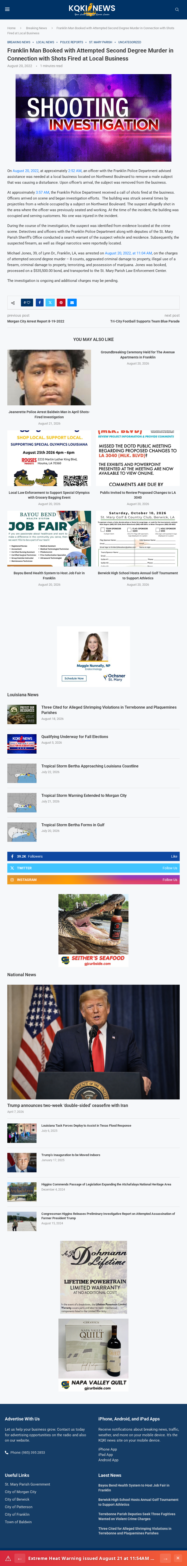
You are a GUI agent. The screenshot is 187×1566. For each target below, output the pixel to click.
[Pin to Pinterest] (61, 302)
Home (11, 28)
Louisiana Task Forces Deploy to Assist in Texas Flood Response (86, 1125)
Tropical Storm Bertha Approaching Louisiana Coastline (90, 766)
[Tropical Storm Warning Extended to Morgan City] (22, 802)
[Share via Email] (72, 302)
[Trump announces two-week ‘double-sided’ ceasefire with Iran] (93, 1042)
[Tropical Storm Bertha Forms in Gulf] (22, 832)
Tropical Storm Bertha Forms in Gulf (72, 825)
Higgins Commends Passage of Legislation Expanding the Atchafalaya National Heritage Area (106, 1184)
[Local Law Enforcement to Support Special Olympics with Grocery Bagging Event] (49, 458)
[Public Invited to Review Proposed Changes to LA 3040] (138, 458)
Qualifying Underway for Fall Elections (74, 736)
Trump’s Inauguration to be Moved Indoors (70, 1155)
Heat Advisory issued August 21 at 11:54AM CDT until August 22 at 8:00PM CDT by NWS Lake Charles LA (92, 1558)
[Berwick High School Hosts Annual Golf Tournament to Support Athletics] (138, 538)
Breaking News (36, 28)
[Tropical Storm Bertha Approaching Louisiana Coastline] (22, 773)
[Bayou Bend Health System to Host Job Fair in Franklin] (49, 538)
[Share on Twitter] (50, 302)
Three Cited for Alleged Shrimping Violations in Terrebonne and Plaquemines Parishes (109, 710)
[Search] (177, 10)
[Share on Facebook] (40, 302)
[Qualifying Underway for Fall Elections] (22, 744)
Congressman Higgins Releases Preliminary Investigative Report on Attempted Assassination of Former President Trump (108, 1216)
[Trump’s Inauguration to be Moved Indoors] (22, 1162)
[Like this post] (28, 302)
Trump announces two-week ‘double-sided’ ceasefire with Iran (67, 1105)
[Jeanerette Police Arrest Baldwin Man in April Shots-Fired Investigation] (49, 377)
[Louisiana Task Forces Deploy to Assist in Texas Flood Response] (22, 1133)
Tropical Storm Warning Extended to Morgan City (84, 795)
